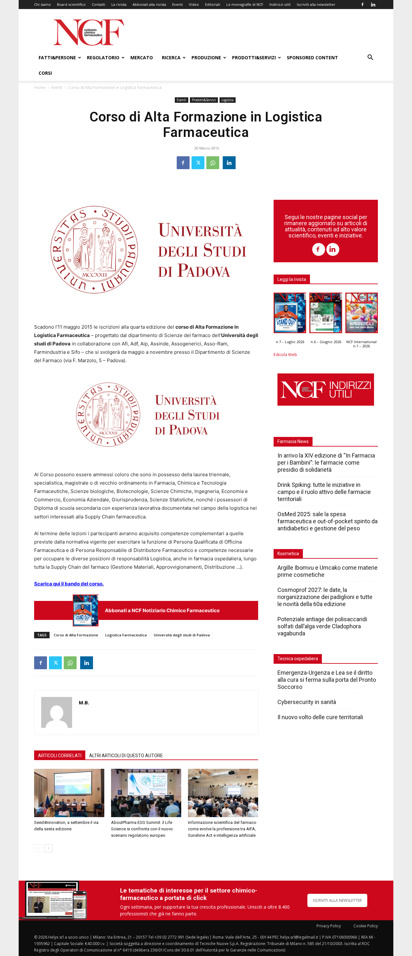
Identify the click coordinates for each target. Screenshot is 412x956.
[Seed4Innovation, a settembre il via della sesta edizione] (69, 793)
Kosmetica (288, 553)
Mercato (141, 57)
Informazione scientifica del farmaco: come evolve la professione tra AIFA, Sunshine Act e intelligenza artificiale (222, 829)
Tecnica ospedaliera (297, 658)
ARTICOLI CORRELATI (59, 755)
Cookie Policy (365, 926)
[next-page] (48, 848)
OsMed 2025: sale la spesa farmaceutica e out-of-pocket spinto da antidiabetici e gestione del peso (327, 521)
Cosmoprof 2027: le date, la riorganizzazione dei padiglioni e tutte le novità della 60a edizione (324, 596)
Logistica (227, 100)
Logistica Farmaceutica (126, 635)
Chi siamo (42, 4)
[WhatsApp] (212, 162)
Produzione (206, 57)
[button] (370, 58)
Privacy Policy (328, 926)
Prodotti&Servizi (254, 57)
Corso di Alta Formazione (76, 635)
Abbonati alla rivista (149, 4)
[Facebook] (362, 4)
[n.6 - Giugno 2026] (325, 314)
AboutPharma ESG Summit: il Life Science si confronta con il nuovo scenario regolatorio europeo (142, 829)
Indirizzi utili (280, 4)
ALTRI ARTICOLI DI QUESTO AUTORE (126, 755)
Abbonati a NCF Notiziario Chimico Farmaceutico (162, 610)
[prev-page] (38, 848)
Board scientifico (71, 4)
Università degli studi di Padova (182, 635)
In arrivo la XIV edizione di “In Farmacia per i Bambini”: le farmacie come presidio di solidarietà (326, 462)
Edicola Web (285, 354)
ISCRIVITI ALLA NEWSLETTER (337, 900)
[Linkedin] (373, 4)
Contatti (98, 4)
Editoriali (212, 4)
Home (39, 87)
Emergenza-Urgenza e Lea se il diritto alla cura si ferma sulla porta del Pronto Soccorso (326, 679)
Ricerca (171, 57)
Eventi (177, 4)
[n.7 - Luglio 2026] (85, 610)
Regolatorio (103, 57)
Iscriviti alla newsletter (316, 4)
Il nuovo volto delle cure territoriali (320, 717)
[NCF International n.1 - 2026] (361, 314)
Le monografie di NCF (244, 4)
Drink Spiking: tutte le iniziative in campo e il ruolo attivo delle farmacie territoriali (324, 491)
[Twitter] (198, 162)
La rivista (118, 4)
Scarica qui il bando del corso (68, 584)
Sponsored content (312, 57)
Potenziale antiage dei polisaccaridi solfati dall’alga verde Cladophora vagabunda (322, 626)
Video (194, 4)
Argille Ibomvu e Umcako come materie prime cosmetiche (327, 571)
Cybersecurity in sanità (306, 702)
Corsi (45, 73)
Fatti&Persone (57, 57)
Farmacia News (293, 441)
